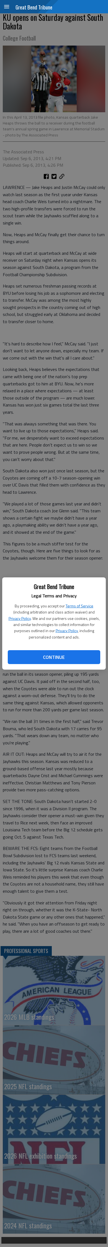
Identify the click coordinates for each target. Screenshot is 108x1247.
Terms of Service (79, 606)
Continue (54, 657)
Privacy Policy (20, 618)
